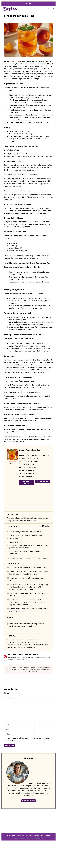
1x (43, 526)
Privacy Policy (11, 835)
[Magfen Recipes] (9, 9)
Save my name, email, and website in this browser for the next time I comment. (27, 739)
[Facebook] (26, 3)
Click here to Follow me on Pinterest (17, 659)
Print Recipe (27, 482)
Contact (47, 835)
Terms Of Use (20, 835)
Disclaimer (36, 835)
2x (46, 526)
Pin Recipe (44, 481)
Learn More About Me (28, 800)
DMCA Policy (28, 835)
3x (48, 526)
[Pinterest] (29, 3)
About (42, 835)
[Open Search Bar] (48, 9)
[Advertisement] (28, 498)
